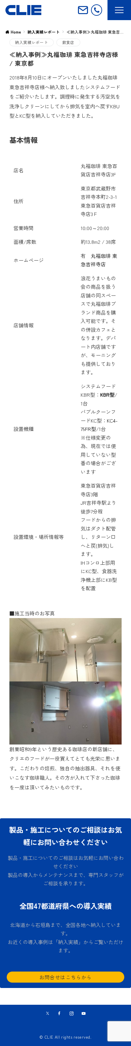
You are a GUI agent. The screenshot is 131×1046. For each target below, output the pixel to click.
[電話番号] (96, 9)
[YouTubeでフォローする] (84, 1013)
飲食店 (68, 42)
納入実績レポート (31, 42)
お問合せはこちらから (65, 977)
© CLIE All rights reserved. (65, 1037)
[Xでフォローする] (47, 1013)
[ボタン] (83, 12)
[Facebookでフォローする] (59, 1013)
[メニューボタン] (119, 10)
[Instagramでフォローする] (72, 1013)
